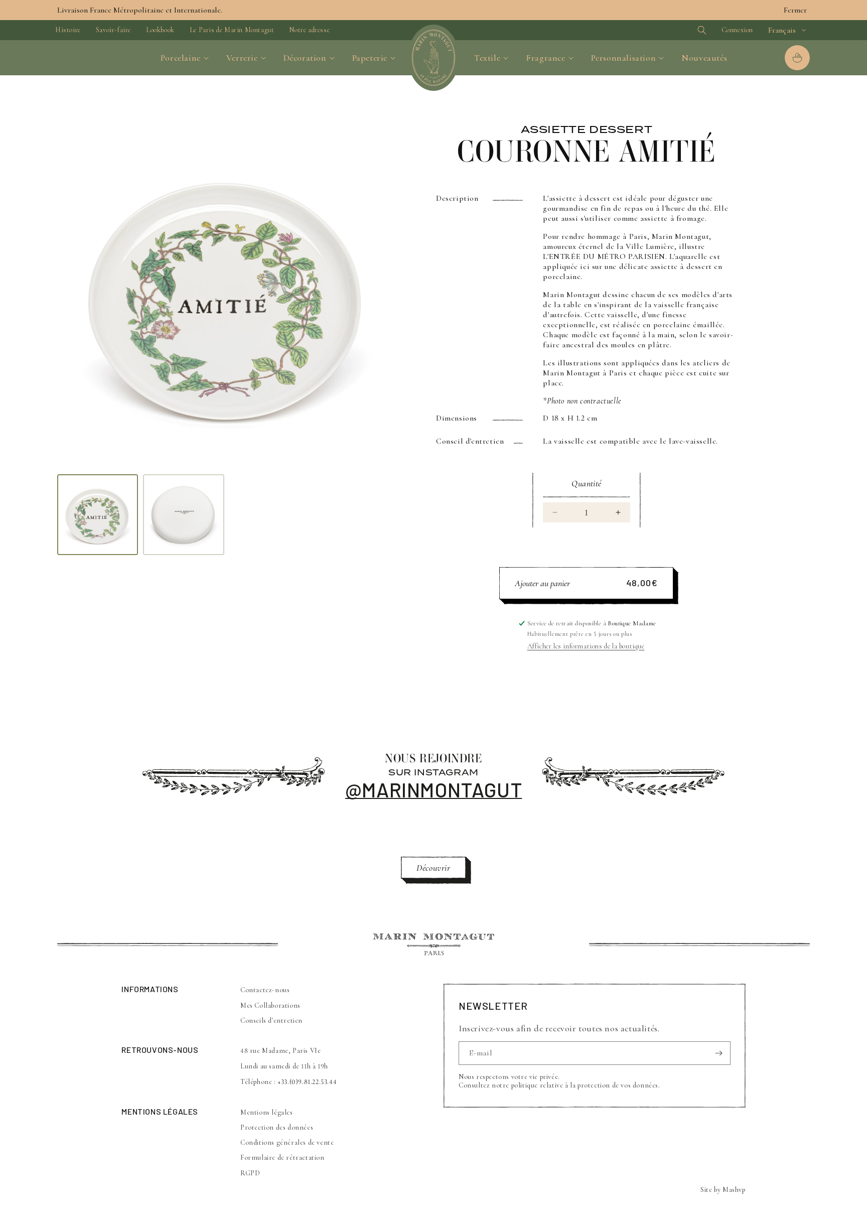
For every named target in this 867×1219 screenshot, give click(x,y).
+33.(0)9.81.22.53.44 (307, 1081)
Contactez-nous (265, 990)
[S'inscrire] (719, 1053)
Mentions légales (266, 1112)
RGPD (250, 1173)
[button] (684, 30)
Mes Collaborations (270, 1005)
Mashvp (734, 1189)
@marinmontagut (433, 789)
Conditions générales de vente (287, 1142)
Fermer (795, 10)
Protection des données (276, 1127)
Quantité (586, 483)
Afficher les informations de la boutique (586, 646)
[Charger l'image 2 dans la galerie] (183, 514)
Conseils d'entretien (271, 1020)
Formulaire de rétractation (282, 1158)
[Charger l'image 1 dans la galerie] (97, 514)
